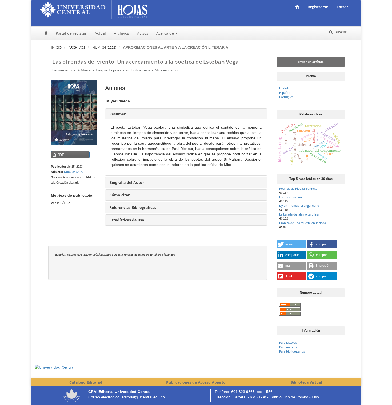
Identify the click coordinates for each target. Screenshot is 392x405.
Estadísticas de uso (126, 219)
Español (284, 93)
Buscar (340, 31)
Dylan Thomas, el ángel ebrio (299, 206)
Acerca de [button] (165, 33)
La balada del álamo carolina (299, 214)
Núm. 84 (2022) (104, 47)
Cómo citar (119, 194)
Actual (100, 33)
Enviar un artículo (311, 62)
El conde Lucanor (291, 197)
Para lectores (288, 343)
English (284, 88)
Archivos (121, 33)
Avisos (142, 33)
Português (286, 97)
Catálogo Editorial (85, 382)
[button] (291, 244)
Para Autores (288, 347)
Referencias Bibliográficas (132, 207)
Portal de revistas (71, 33)
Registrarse (317, 6)
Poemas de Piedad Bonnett (298, 189)
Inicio (56, 47)
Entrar (342, 6)
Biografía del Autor (126, 182)
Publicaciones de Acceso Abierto (196, 382)
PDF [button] (60, 154)
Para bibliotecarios (292, 351)
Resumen (117, 113)
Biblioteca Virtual (306, 382)
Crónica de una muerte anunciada (302, 223)
